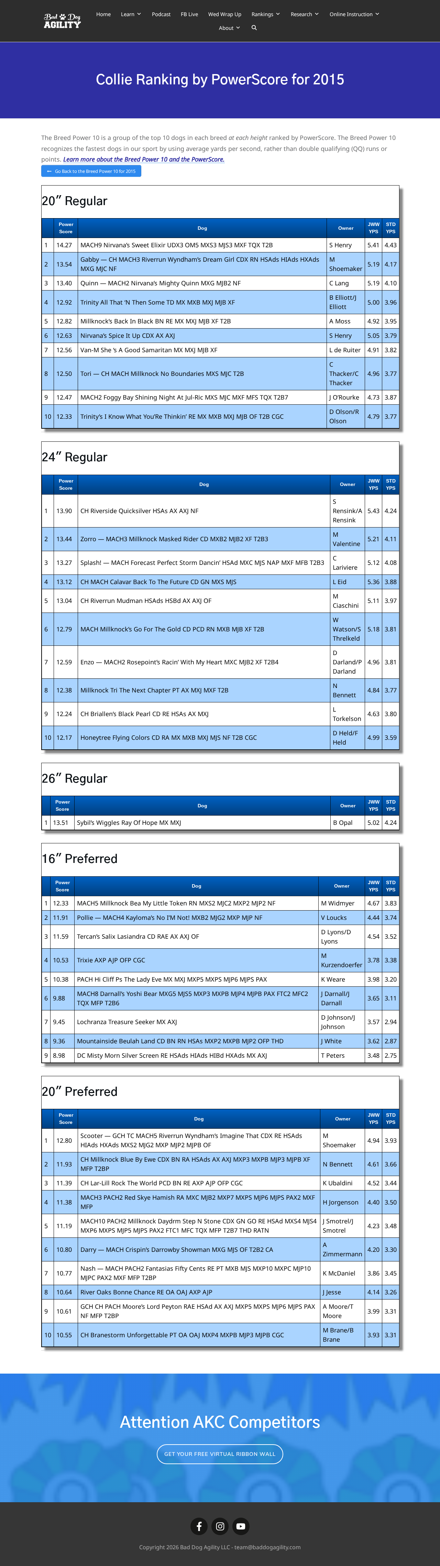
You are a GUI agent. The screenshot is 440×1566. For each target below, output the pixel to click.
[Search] (254, 28)
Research (301, 14)
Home (103, 14)
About (226, 27)
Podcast (161, 14)
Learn (127, 14)
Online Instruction (351, 14)
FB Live (189, 14)
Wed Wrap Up (224, 14)
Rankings (262, 14)
